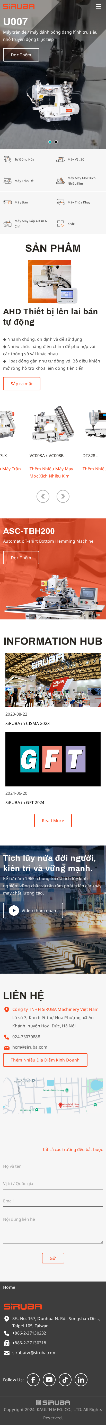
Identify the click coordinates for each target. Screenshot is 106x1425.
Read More (53, 820)
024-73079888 (26, 1037)
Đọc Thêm (21, 55)
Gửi (53, 1258)
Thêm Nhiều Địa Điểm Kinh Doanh (45, 1060)
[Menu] (98, 6)
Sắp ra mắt (22, 383)
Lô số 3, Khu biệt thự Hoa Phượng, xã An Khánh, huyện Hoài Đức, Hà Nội (53, 1022)
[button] (49, 141)
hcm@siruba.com (29, 1047)
